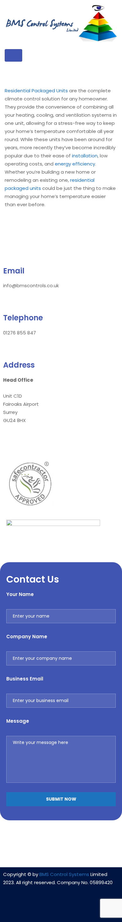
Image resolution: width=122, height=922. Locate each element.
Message (17, 721)
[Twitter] (79, 908)
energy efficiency (75, 163)
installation (85, 155)
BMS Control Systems (64, 874)
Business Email (24, 678)
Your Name (20, 594)
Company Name (26, 636)
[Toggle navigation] (13, 55)
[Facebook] (61, 908)
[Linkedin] (42, 908)
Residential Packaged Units (36, 90)
